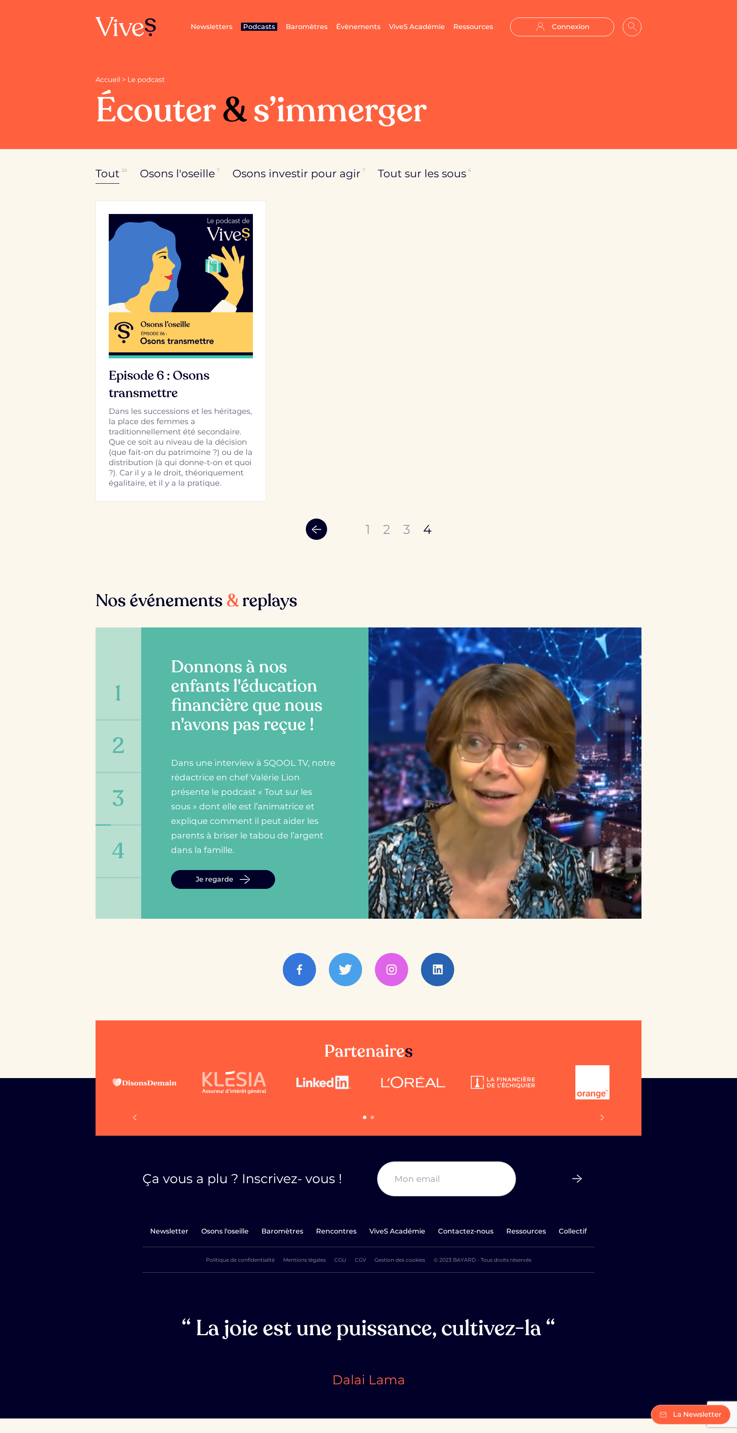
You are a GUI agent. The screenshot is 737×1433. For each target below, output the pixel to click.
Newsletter (169, 1231)
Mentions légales (304, 1260)
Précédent (316, 529)
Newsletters (211, 27)
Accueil (108, 80)
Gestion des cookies (399, 1260)
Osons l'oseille (225, 1231)
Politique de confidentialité (240, 1260)
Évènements (358, 27)
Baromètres (307, 27)
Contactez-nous (465, 1231)
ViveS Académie (417, 27)
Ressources (473, 27)
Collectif (573, 1231)
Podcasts (259, 27)
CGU (340, 1260)
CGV (360, 1260)
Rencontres (336, 1231)
